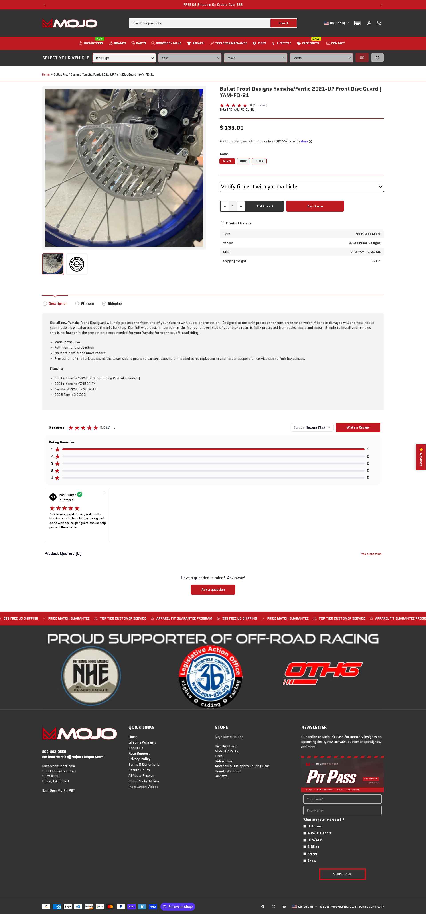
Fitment (87, 303)
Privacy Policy (139, 759)
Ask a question (371, 554)
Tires (219, 756)
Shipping (115, 303)
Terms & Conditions (143, 764)
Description (58, 303)
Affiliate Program (141, 775)
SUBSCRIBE (342, 874)
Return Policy (139, 770)
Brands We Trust (228, 771)
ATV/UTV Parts (226, 751)
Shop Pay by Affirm (143, 781)
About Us (135, 748)
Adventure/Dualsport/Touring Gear (242, 766)
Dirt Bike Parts (226, 746)
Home (46, 74)
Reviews (221, 776)
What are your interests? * (324, 819)
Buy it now (315, 206)
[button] (357, 23)
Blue (243, 161)
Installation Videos (143, 786)
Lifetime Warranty (142, 742)
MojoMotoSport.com (344, 906)
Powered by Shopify (371, 906)
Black (259, 161)
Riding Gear (223, 761)
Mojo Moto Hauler (229, 736)
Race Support (139, 753)
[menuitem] (91, 43)
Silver (227, 161)
